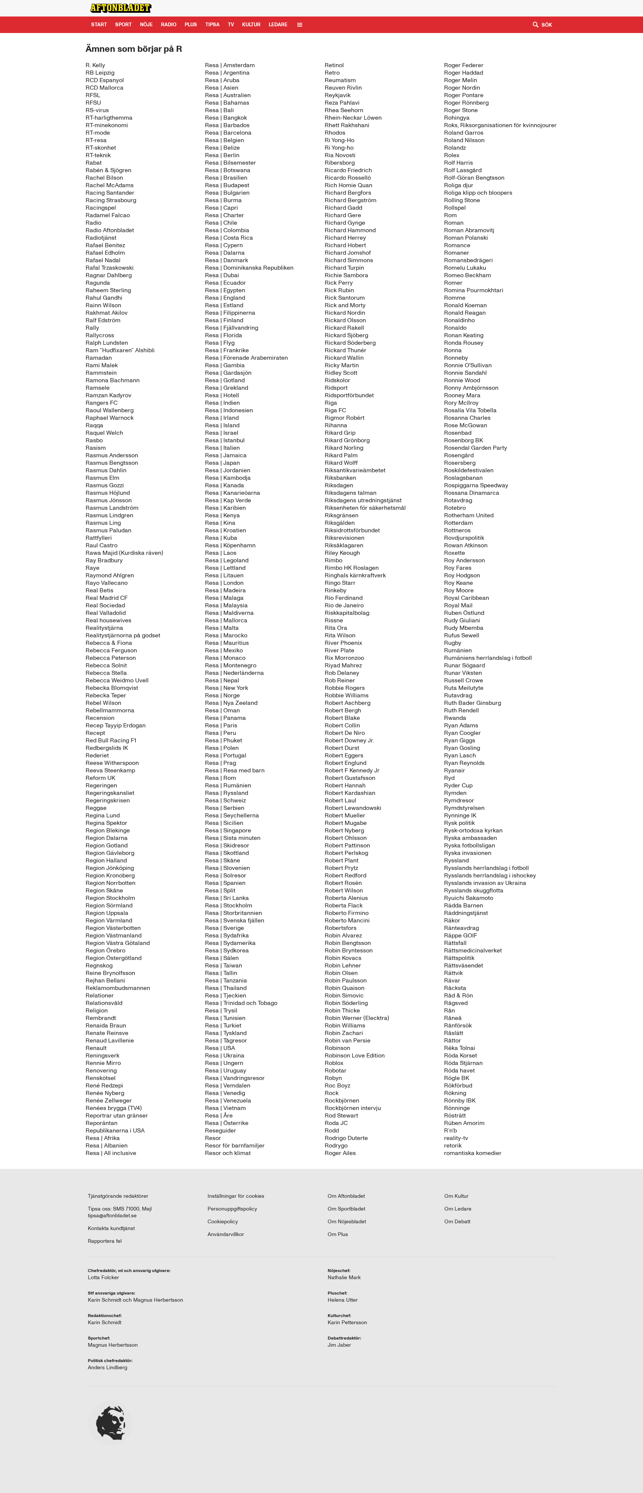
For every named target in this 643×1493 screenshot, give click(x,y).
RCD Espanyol (105, 80)
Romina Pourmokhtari (473, 290)
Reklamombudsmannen (118, 987)
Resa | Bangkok (226, 117)
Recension (100, 717)
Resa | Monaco (225, 657)
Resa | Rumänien (228, 785)
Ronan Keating (463, 335)
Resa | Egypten (225, 290)
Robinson (337, 1047)
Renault (96, 1047)
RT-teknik (98, 155)
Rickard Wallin (344, 357)
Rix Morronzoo (344, 657)
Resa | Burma (223, 200)
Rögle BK (456, 1077)
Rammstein (101, 372)
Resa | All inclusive (111, 1153)
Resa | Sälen (222, 957)
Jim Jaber (339, 1345)
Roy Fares (457, 567)
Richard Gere (343, 215)
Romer (453, 282)
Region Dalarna (107, 837)
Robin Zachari (344, 1032)
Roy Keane (458, 582)
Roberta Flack (344, 905)
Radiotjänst (101, 237)
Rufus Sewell (461, 635)
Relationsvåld (104, 1002)
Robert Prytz (341, 867)
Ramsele (98, 387)
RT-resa (96, 140)
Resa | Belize (222, 147)
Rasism (96, 447)
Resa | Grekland (226, 387)
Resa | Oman (222, 710)
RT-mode (98, 132)
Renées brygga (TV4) (114, 1107)
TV (231, 24)
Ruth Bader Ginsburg (472, 702)
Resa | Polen (222, 747)
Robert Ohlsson (346, 837)
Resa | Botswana (227, 170)
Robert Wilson (344, 890)
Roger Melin (460, 80)
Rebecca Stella (106, 672)
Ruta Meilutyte (463, 687)
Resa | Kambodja (228, 477)
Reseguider (220, 1130)
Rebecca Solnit (106, 665)
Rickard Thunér (345, 350)
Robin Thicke (342, 1010)
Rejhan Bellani (105, 980)
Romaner (456, 252)
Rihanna (336, 425)
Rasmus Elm (102, 477)
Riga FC (335, 410)
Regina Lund (103, 815)
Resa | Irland (222, 417)
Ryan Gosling (462, 747)
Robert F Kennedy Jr (352, 770)
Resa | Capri (221, 207)
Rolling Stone (462, 200)
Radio (168, 24)
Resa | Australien (228, 95)
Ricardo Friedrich (348, 170)
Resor (213, 1138)
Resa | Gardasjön (228, 372)
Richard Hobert (345, 245)
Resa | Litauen (224, 575)
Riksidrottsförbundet (352, 530)
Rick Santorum (345, 297)
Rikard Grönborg (347, 440)
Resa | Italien (222, 447)
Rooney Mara (462, 395)
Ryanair (454, 770)
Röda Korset (460, 1055)
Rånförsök (458, 1025)
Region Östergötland (114, 957)
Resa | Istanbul (225, 440)
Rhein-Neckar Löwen (353, 117)
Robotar (335, 1070)
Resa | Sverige (224, 927)
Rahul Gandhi (104, 297)
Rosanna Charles (467, 417)
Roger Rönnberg (466, 102)
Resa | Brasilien (226, 177)
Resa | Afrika (103, 1138)
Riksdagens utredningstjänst (363, 500)
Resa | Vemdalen (227, 1085)
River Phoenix (343, 642)
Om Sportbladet (346, 1209)
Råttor (452, 1040)
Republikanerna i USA (115, 1130)
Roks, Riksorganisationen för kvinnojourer (500, 125)
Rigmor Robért (344, 417)
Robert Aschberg (347, 702)
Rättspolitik (459, 957)
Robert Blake (342, 717)
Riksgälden (340, 522)
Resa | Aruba (222, 80)
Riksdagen (339, 485)
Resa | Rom (220, 777)
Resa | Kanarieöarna (232, 492)
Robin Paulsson (346, 980)
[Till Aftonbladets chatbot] (458, 8)
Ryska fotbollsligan (469, 845)
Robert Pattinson (347, 845)
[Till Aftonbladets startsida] (121, 8)
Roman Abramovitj (469, 230)
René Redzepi (104, 1085)
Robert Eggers (344, 755)
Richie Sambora (346, 275)
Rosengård (459, 455)
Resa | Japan (222, 462)
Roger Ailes (340, 1153)
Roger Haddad (463, 72)
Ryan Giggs (459, 740)
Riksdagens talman (350, 492)
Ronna (453, 350)
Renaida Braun (106, 1025)
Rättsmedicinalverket (473, 950)
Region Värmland (109, 920)
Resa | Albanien (107, 1145)
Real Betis (99, 590)
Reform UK (100, 777)
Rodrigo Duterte (346, 1138)
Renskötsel (101, 1077)
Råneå (453, 1017)
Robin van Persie (347, 1040)
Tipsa (212, 24)
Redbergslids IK (107, 747)
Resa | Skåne (222, 860)
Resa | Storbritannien (233, 912)
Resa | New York (226, 687)
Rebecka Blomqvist (112, 687)
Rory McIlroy (461, 402)
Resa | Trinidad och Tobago (241, 1002)
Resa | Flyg (220, 342)
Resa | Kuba (221, 537)
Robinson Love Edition (355, 1055)
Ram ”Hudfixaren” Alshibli (120, 350)
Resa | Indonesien (229, 410)
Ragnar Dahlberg (109, 275)
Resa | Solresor (225, 875)
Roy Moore (459, 590)
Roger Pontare (463, 95)
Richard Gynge (345, 222)
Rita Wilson (340, 635)
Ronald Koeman (465, 305)
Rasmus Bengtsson (112, 462)
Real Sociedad (105, 605)
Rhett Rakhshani (347, 125)
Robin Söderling (346, 1002)
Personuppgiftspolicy (232, 1209)
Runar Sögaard (464, 665)
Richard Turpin (344, 267)
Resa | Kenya (222, 515)
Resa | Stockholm (228, 905)
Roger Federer (463, 65)
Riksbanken (340, 477)
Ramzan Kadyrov (108, 395)
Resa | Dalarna (225, 252)
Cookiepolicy (223, 1221)
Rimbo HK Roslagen (352, 567)
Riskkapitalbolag (347, 612)
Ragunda (98, 282)
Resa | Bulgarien (227, 192)
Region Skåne (104, 890)
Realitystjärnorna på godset (123, 635)
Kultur (251, 24)
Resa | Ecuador (225, 282)
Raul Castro (101, 545)
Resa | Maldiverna (229, 612)
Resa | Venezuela (228, 1100)
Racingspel (101, 207)
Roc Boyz (337, 1085)
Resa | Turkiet (223, 1025)
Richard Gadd (343, 207)
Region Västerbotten (113, 927)
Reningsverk (102, 1055)
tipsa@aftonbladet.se (112, 1215)
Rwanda (455, 717)
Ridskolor (337, 380)
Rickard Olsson (345, 320)
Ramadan (99, 357)
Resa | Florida (223, 335)
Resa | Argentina (227, 72)
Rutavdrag (458, 695)
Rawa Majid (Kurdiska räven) (124, 552)
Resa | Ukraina (224, 1055)
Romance (457, 245)
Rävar (452, 980)
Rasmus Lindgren (109, 515)
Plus (487, 8)
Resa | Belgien (224, 140)
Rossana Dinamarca (471, 492)
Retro (332, 72)
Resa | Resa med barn (235, 770)
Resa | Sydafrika (227, 935)
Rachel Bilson (104, 177)
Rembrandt (101, 1017)
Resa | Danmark (226, 260)
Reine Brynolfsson (110, 972)
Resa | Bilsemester (230, 162)
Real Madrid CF (107, 597)
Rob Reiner (340, 680)
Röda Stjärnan (463, 1062)
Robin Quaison (344, 987)
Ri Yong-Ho (339, 140)
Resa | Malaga (224, 597)
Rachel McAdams (110, 185)
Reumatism (340, 80)
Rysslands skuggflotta (473, 890)
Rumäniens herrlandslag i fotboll (488, 657)
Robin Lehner (343, 965)
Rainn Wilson (103, 305)
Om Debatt (457, 1221)
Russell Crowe (463, 680)
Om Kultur (456, 1196)
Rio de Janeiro (344, 605)
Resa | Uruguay (225, 1070)
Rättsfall (455, 942)
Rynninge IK (460, 815)
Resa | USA (220, 1047)
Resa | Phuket (223, 740)
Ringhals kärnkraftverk (355, 575)
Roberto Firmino (347, 912)
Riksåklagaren (344, 545)
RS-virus (97, 110)
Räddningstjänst (466, 912)
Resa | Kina (220, 522)
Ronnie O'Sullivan (468, 365)
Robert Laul (340, 800)
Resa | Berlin (222, 155)
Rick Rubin (339, 290)
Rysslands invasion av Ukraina (485, 882)
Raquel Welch (104, 432)
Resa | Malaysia (226, 605)
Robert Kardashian (350, 792)
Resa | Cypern (224, 245)
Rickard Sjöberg (346, 335)
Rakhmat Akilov (107, 312)
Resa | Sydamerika (230, 942)
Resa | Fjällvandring (231, 327)
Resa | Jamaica (226, 455)
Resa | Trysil (221, 1010)
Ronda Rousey (463, 342)
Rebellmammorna (110, 710)
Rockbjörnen (342, 1100)
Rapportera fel (105, 1241)
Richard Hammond (350, 230)
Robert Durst (342, 747)
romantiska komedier (472, 1153)
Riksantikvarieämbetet (355, 470)
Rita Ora (336, 627)
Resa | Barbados (227, 125)
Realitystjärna (104, 627)
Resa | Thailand (226, 987)
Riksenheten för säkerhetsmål (365, 507)
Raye (92, 567)
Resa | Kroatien (225, 530)
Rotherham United (469, 515)
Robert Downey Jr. (349, 740)
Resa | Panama (225, 717)
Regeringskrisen (108, 800)
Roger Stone (461, 110)
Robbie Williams (347, 695)
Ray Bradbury (104, 560)
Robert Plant (341, 860)
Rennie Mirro (103, 1062)
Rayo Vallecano (107, 582)
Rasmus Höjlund (108, 492)
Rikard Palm (341, 455)
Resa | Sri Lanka (227, 897)
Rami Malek (102, 365)
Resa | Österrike (226, 1123)
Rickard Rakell (344, 327)
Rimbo (333, 560)
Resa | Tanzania (226, 980)
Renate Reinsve (107, 1032)
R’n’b (450, 1130)
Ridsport (336, 387)
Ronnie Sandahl (465, 372)
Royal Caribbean (466, 597)
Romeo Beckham (467, 275)
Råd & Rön (458, 995)
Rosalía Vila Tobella (470, 410)
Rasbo (94, 440)
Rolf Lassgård (463, 170)
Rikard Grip (340, 432)
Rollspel (455, 207)
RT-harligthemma (109, 117)
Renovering (101, 1070)
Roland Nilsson (464, 140)
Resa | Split (220, 890)
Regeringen (101, 785)
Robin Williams (345, 1025)
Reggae (96, 807)
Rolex (451, 155)
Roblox (334, 1062)
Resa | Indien (222, 402)
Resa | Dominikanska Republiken (249, 267)
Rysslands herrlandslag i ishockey (490, 875)
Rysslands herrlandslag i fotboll (486, 867)
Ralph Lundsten (107, 342)
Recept (95, 732)
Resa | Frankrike (227, 350)
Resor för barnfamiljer (235, 1145)
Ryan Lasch (460, 755)
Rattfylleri (99, 537)
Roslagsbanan (463, 477)
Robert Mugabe (346, 822)
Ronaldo (455, 327)
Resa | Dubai (222, 275)
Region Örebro (105, 950)
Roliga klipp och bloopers (478, 192)
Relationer (100, 995)
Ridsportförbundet (349, 395)
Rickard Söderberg (350, 342)
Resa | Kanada (224, 485)
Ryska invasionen (467, 852)
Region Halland (106, 860)
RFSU (93, 102)
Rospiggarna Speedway (476, 485)
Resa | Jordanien (227, 470)
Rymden (455, 792)
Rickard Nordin (345, 312)
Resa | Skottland (227, 852)
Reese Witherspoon (112, 762)
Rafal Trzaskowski (110, 267)
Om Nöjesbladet (347, 1221)
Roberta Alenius (346, 897)
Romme (454, 297)
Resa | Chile (221, 222)
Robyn (333, 1077)
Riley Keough (342, 552)
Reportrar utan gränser (117, 1115)
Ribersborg (340, 162)
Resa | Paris (221, 725)
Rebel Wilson (103, 702)
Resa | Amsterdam (230, 65)
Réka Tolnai (459, 1047)
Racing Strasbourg (111, 200)
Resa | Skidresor (227, 845)
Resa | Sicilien (224, 822)
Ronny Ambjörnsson (471, 387)
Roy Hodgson (462, 575)
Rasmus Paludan (108, 530)
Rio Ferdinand (344, 597)
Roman (454, 222)
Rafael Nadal (103, 260)
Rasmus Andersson (112, 455)
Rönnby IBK (460, 1100)
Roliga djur (458, 185)
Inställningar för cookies (236, 1196)
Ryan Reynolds (464, 762)
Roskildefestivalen (469, 470)
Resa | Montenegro (230, 665)
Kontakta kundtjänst (111, 1228)
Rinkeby (335, 590)
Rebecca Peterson (111, 657)
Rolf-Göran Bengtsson (474, 177)
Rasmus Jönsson (109, 500)
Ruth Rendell (461, 710)
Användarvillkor (226, 1234)
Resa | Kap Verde (228, 500)
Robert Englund (345, 762)
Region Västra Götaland (118, 942)
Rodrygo (336, 1145)
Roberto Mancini (347, 920)
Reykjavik (338, 95)
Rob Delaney (342, 672)
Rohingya (457, 117)
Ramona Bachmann (113, 380)
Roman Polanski (466, 237)
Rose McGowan (465, 425)
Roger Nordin (462, 87)
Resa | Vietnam (225, 1107)
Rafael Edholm (105, 252)
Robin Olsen (341, 972)
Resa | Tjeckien (225, 995)
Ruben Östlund (464, 612)
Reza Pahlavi (342, 102)
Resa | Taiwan (223, 965)
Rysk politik (459, 822)
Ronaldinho (459, 320)
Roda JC (336, 1123)
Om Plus (338, 1234)
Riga (331, 402)
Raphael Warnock (110, 417)
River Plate (339, 650)
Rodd (332, 1130)
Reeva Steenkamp (110, 770)
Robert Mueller (345, 815)
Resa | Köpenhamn (230, 545)
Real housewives (108, 620)
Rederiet (97, 755)
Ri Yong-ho (339, 147)
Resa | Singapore (228, 830)
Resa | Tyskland (226, 1032)
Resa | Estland (224, 305)
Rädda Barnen (463, 905)
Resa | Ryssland (226, 792)
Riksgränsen (341, 515)
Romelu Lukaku (465, 267)
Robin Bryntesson (349, 950)
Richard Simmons (349, 260)
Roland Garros (463, 132)
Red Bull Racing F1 (111, 740)
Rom (450, 215)
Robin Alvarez (343, 935)
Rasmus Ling (103, 522)
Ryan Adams (461, 725)
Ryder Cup (458, 785)
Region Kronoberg (110, 875)
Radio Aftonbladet (110, 230)
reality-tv (456, 1138)
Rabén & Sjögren (108, 170)
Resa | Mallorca (226, 620)
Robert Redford (345, 875)
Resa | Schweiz (225, 800)
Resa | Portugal (225, 755)
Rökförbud (458, 1085)
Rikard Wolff (341, 462)
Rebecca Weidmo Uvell (117, 680)
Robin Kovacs (343, 957)
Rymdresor (459, 800)
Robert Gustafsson (350, 777)
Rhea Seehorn (344, 110)
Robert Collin (342, 725)
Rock (332, 1092)
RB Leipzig (100, 72)
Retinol (334, 65)
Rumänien (458, 650)
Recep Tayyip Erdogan (116, 725)
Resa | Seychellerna (232, 815)
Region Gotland (107, 845)
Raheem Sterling (108, 290)
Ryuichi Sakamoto (468, 897)
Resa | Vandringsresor (235, 1077)
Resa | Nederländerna (234, 672)
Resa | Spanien (225, 882)
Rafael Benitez (105, 245)
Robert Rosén (343, 882)
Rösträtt (455, 1115)
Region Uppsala (107, 912)
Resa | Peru (220, 732)
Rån (449, 1010)
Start (99, 24)
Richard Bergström (350, 200)
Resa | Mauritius (227, 642)
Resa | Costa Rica (229, 237)
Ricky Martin (342, 365)
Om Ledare (457, 1209)
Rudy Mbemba (463, 627)
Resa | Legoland (226, 560)
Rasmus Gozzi (105, 485)
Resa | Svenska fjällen (234, 920)
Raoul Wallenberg (110, 410)
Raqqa (94, 425)
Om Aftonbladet (346, 1196)
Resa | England (225, 297)
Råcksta (455, 987)
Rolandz (455, 147)
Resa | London (224, 582)
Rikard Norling (344, 447)
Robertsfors (341, 927)
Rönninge (457, 1107)
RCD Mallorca (104, 87)
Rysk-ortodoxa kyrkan (473, 830)
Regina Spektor (106, 822)
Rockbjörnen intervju (353, 1107)
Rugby (452, 642)
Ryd (449, 777)
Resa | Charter (224, 215)
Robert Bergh (343, 710)
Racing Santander (110, 192)
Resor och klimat (228, 1153)
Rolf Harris (458, 162)
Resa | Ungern (224, 1062)
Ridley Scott (341, 372)
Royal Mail (458, 605)
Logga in (534, 8)
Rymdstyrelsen (464, 807)
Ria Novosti (340, 155)
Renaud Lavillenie (110, 1040)
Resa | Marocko (226, 635)
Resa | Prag (220, 762)
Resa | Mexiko (224, 650)
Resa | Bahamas (227, 102)
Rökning (455, 1092)
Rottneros (457, 530)
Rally (92, 327)
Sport (123, 24)
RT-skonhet (101, 147)
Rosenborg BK (463, 440)
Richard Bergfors (348, 192)
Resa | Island (222, 425)
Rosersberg (460, 462)
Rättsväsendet (463, 965)
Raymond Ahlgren (110, 575)
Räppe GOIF (460, 935)
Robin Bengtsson (348, 942)
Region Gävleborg (110, 852)
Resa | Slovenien (227, 867)
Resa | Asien (221, 87)
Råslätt (453, 1032)
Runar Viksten (463, 672)
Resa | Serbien (224, 807)
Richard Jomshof (348, 252)
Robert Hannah (345, 785)
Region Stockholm (110, 897)
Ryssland (456, 860)
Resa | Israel (221, 432)
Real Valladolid (106, 612)
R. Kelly (95, 65)
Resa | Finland (224, 320)
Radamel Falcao (108, 215)
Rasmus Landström (112, 507)
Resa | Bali (219, 110)
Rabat (94, 162)
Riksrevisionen (344, 537)
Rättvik (453, 972)
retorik (453, 1145)
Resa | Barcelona (228, 132)
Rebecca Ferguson (111, 650)
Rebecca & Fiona (109, 642)
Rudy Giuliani (462, 620)
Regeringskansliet (110, 792)
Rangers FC (101, 402)
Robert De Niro (345, 732)
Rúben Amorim (464, 1123)
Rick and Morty (345, 305)
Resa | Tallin (221, 972)
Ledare (278, 24)
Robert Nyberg (344, 830)
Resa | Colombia (227, 230)
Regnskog (99, 965)
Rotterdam (458, 522)
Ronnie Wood (462, 380)
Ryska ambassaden (470, 837)
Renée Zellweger (109, 1100)
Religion (97, 1010)
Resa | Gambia (225, 365)
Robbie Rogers (345, 687)
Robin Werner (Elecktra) (357, 1017)
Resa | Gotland (225, 380)
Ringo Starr (340, 582)
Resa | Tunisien (225, 1017)
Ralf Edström (103, 320)
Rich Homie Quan (348, 185)
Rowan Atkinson (466, 545)
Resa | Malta (222, 627)
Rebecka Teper (106, 695)
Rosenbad (457, 432)
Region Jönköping (110, 867)
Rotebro (455, 507)
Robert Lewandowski (353, 807)
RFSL (93, 95)
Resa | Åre (219, 1115)
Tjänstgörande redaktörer (118, 1196)
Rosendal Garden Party (475, 447)
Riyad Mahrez (343, 665)
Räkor (452, 920)
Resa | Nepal (222, 680)
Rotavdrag (458, 500)
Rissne (334, 620)
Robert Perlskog (346, 852)
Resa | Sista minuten (233, 837)
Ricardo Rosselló (348, 177)
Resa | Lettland (225, 567)
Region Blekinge (108, 830)
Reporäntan (101, 1123)
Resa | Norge (222, 695)
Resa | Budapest (227, 185)
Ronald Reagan (465, 312)
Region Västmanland (114, 935)
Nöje (146, 24)
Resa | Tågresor (226, 1040)
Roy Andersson (464, 560)
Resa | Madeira (225, 590)
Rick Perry (339, 282)
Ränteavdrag (461, 927)
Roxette (454, 552)
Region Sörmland (109, 905)
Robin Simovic (344, 995)
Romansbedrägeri (468, 260)
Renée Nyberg (105, 1092)
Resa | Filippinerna (230, 312)
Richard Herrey (345, 237)
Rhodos (335, 132)
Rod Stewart (341, 1115)
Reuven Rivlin (343, 87)
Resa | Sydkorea (227, 950)
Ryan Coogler (462, 732)
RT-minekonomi (107, 125)
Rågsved (456, 1002)
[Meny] (300, 25)
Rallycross (100, 335)
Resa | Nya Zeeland (231, 702)
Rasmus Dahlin (106, 470)
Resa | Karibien (225, 507)
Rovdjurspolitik (464, 537)
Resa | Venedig (225, 1092)
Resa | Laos (220, 552)
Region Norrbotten (111, 882)
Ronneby (456, 357)
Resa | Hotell (222, 395)
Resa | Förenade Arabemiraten (246, 357)
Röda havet (459, 1070)
